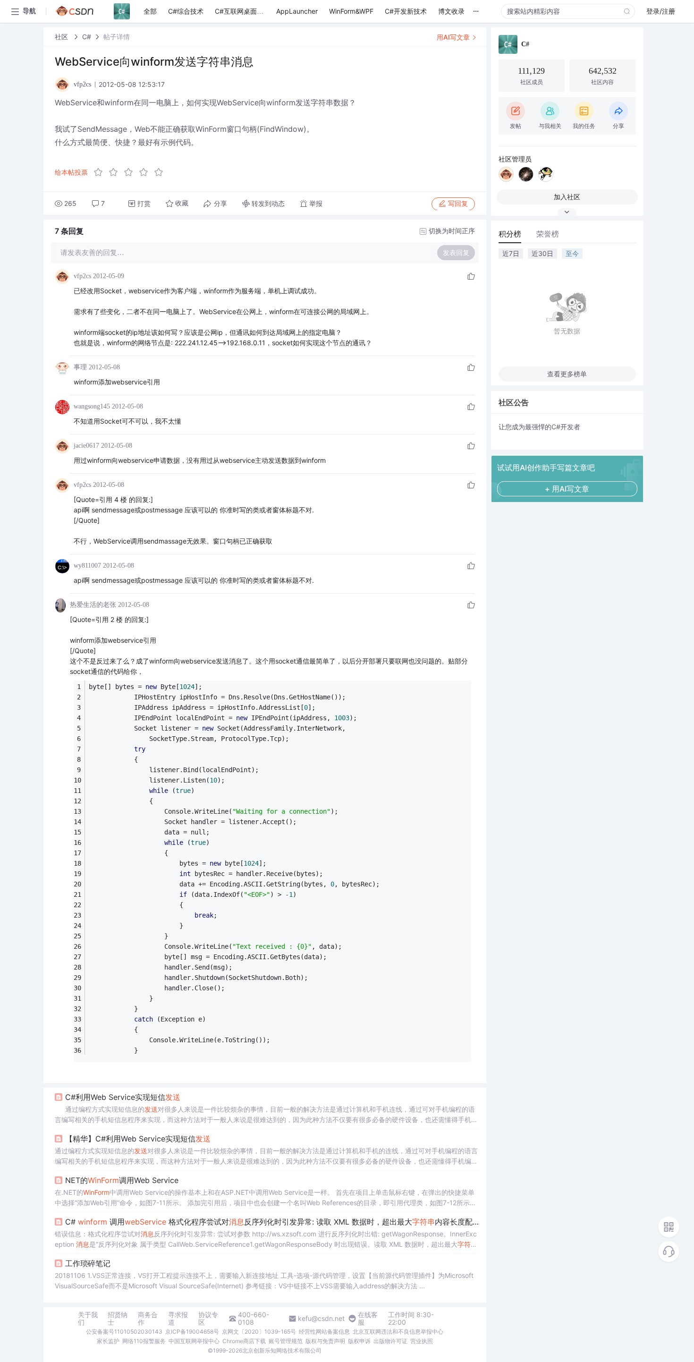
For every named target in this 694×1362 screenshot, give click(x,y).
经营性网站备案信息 (324, 1331)
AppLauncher (297, 11)
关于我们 (88, 1318)
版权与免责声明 (325, 1341)
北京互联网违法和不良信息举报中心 (398, 1331)
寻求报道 (178, 1318)
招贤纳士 (117, 1318)
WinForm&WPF (351, 11)
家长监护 (108, 1341)
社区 (62, 37)
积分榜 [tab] (510, 233)
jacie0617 (86, 445)
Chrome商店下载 (244, 1341)
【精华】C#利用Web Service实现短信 (138, 1138)
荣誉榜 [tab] (547, 233)
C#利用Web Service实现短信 (122, 1097)
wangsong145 (92, 406)
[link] (62, 37)
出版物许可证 (390, 1341)
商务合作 (148, 1318)
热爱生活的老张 (93, 604)
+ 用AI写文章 (567, 489)
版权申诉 (359, 1341)
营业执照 (421, 1341)
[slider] (131, 172)
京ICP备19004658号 (192, 1331)
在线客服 (368, 1318)
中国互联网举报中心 (194, 1341)
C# (86, 37)
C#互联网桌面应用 (242, 11)
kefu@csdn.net (321, 1318)
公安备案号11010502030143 (124, 1331)
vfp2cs (82, 276)
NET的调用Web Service (121, 1180)
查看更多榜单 (567, 374)
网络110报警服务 (144, 1341)
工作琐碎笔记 (87, 1263)
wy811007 (87, 565)
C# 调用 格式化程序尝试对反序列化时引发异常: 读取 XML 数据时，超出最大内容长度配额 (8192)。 (272, 1221)
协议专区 (208, 1318)
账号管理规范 (286, 1341)
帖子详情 (116, 37)
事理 (80, 367)
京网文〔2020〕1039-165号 (259, 1331)
